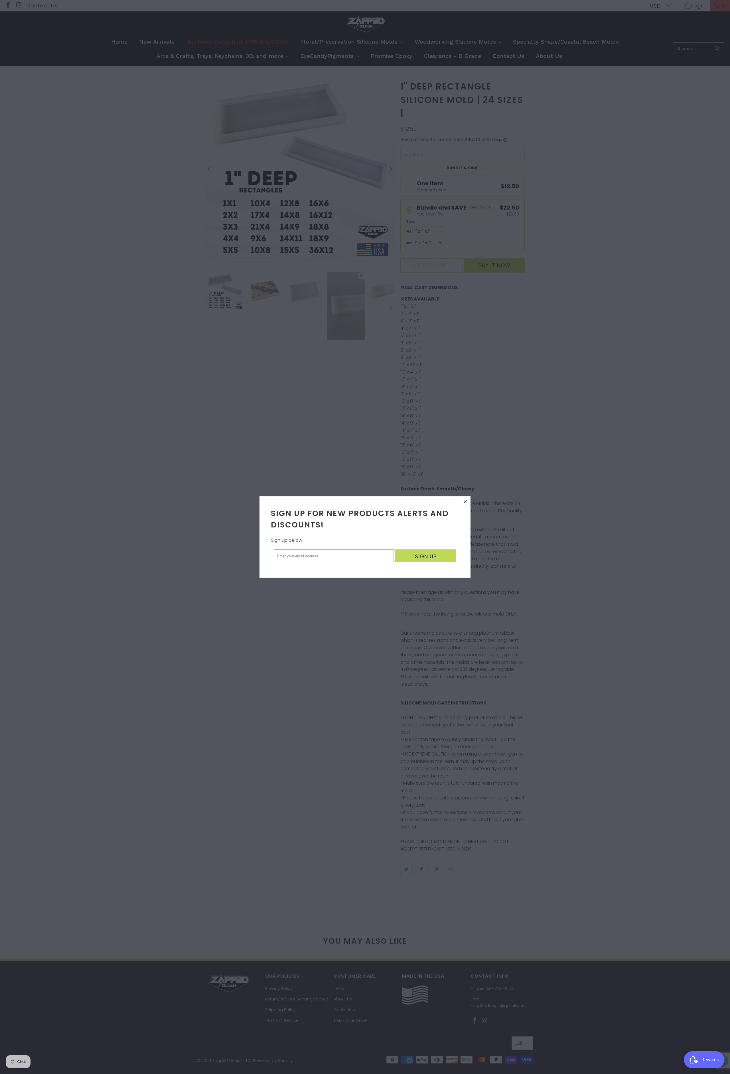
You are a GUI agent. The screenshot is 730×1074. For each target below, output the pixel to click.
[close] (465, 501)
